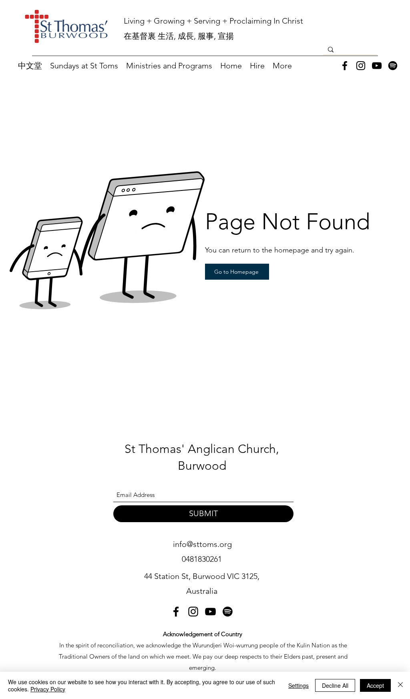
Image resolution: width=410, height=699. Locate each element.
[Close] (400, 685)
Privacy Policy (47, 689)
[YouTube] (377, 66)
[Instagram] (361, 66)
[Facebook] (345, 66)
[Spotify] (393, 66)
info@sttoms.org (202, 544)
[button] (84, 66)
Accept (375, 685)
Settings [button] (298, 685)
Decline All (335, 685)
